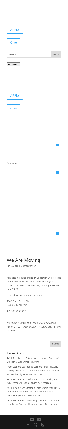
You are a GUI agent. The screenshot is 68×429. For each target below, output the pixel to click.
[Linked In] (39, 419)
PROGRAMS (13, 64)
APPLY (14, 29)
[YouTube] (32, 419)
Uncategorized (28, 265)
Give (13, 42)
